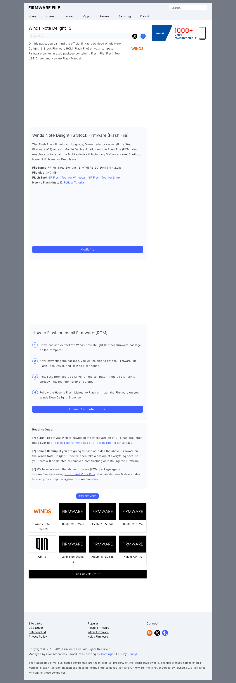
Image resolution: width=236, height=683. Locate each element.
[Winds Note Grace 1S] (42, 519)
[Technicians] (165, 635)
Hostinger (108, 654)
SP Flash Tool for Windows (67, 177)
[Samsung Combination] (179, 35)
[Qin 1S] (42, 551)
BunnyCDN (135, 654)
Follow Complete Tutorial (87, 409)
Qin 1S (42, 556)
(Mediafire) (87, 249)
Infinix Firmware (98, 632)
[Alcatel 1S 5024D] (72, 519)
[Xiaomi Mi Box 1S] (102, 551)
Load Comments (86, 574)
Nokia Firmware (98, 636)
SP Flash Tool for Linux (104, 177)
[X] (157, 635)
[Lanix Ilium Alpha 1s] (72, 551)
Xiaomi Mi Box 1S (102, 556)
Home (33, 36)
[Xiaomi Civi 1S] (132, 551)
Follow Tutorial (74, 182)
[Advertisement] (88, 93)
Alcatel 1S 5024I (132, 524)
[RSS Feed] (149, 635)
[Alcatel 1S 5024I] (132, 519)
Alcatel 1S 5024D (72, 524)
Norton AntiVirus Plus (80, 474)
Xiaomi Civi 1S (133, 556)
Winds (40, 36)
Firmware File (44, 7)
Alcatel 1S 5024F (103, 524)
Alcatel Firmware (99, 627)
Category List (37, 632)
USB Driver (36, 627)
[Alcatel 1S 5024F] (102, 519)
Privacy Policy (38, 636)
